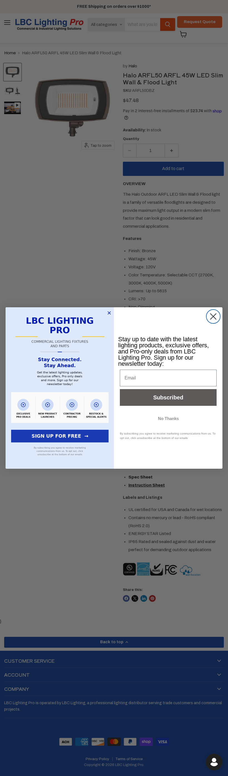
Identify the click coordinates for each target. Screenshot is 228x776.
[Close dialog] (213, 316)
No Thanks (168, 418)
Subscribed (168, 397)
